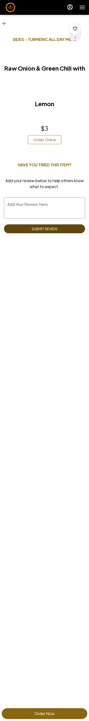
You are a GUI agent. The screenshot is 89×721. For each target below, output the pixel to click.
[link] (44, 139)
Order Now (44, 713)
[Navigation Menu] (82, 7)
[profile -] (70, 7)
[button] (6, 23)
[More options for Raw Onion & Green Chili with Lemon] (75, 29)
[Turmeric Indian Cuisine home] (26, 7)
